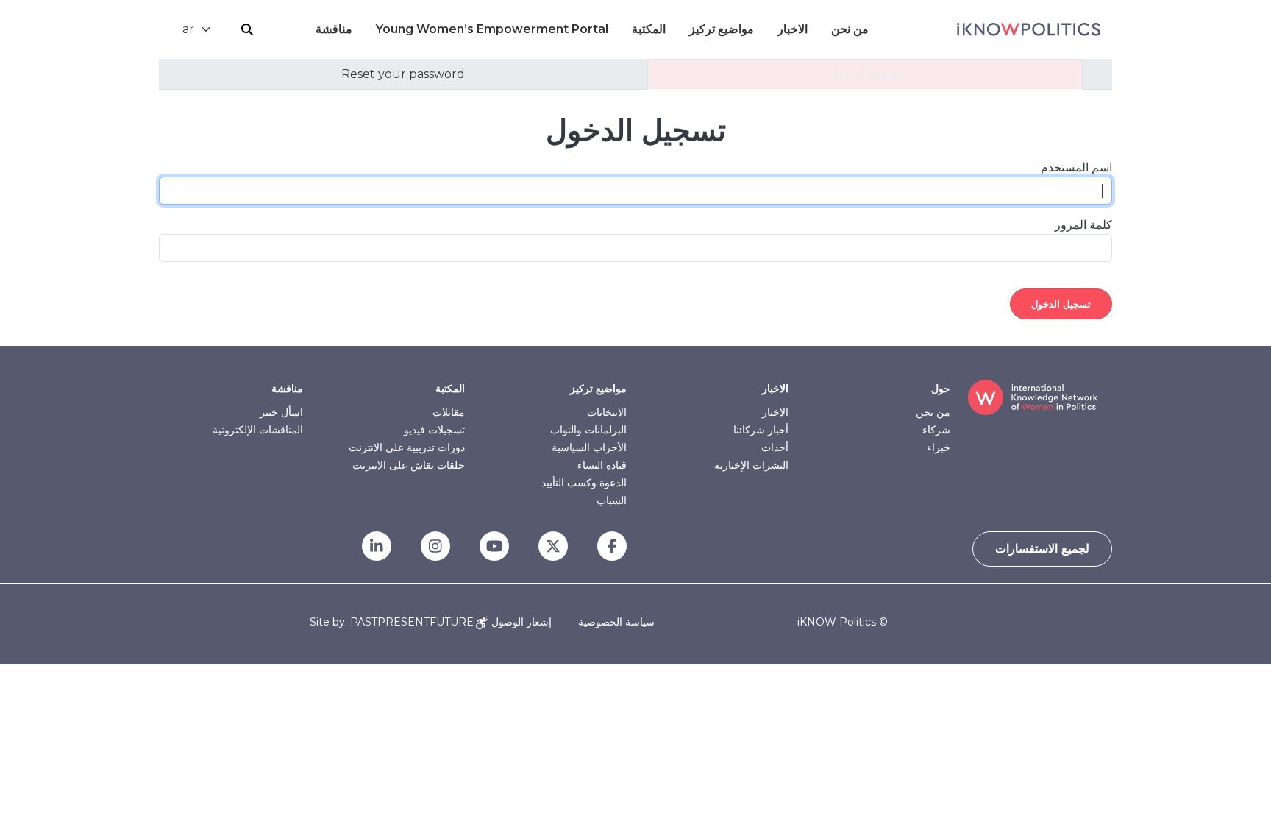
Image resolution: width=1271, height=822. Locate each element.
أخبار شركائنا (760, 429)
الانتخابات (607, 412)
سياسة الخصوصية (616, 621)
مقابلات (448, 412)
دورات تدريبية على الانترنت (407, 447)
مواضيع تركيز (721, 29)
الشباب (612, 500)
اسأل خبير (281, 412)
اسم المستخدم (1076, 167)
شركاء (936, 429)
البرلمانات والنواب (588, 429)
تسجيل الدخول (865, 74)
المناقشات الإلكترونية (258, 429)
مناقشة (334, 29)
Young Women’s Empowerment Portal (492, 29)
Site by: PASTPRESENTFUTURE (392, 622)
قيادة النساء (602, 465)
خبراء (938, 447)
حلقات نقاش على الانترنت (408, 465)
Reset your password (403, 74)
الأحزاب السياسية (589, 447)
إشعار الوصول (520, 621)
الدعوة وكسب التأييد (584, 482)
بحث (247, 29)
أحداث (774, 447)
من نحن (850, 29)
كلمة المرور (1083, 225)
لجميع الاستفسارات (1042, 549)
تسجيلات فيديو (434, 429)
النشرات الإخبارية (751, 465)
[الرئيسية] (1028, 29)
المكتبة (649, 29)
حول (940, 388)
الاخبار (792, 29)
